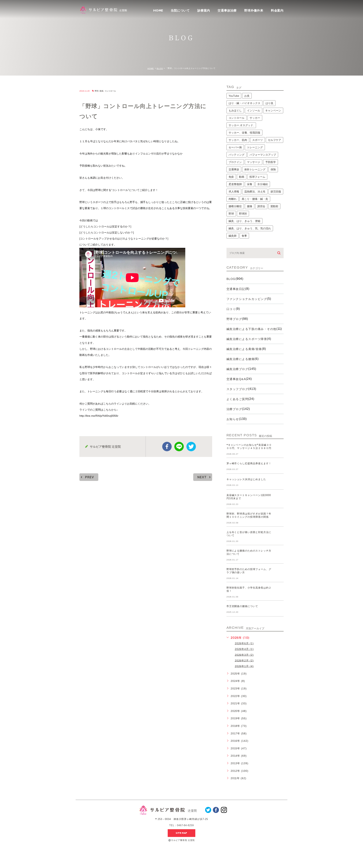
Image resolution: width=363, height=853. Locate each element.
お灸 (247, 95)
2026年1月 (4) (244, 666)
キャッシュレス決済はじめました (246, 479)
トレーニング (255, 147)
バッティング (236, 154)
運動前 (274, 206)
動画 (101, 91)
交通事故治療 (227, 10)
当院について (180, 10)
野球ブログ (234, 319)
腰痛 (249, 206)
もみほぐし (235, 110)
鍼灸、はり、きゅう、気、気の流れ (250, 228)
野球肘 (243, 213)
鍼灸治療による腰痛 (240, 359)
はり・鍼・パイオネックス (244, 103)
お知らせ (232, 419)
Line (179, 446)
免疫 (231, 176)
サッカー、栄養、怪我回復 (244, 132)
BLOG (160, 68)
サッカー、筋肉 (238, 139)
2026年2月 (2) (244, 660)
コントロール (110, 91)
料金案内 (277, 10)
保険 (273, 169)
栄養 (249, 184)
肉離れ (233, 198)
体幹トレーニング (254, 169)
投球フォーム (257, 176)
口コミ (231, 309)
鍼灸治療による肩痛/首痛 (244, 349)
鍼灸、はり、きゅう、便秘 (244, 221)
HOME (158, 10)
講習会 (261, 206)
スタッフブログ (237, 389)
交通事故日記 (235, 289)
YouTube (234, 95)
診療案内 (203, 10)
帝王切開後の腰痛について (242, 606)
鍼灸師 (233, 235)
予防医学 (270, 162)
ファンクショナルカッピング (246, 299)
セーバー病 (235, 147)
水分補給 (262, 184)
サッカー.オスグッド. (241, 125)
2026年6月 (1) (244, 643)
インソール (253, 110)
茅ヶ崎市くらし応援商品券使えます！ (248, 463)
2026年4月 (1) (244, 649)
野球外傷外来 (253, 10)
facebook (167, 446)
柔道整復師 (235, 184)
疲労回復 (276, 191)
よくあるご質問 (237, 399)
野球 (97, 91)
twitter (191, 446)
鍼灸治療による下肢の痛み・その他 (251, 329)
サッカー (255, 117)
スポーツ (257, 139)
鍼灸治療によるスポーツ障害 (246, 339)
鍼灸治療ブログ (237, 369)
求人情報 (234, 191)
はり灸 (269, 103)
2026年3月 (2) (244, 654)
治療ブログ (234, 409)
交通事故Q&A (236, 379)
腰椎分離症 (235, 206)
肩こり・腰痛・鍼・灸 (255, 198)
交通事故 (234, 169)
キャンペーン (273, 110)
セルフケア (274, 139)
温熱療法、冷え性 (254, 191)
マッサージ (253, 162)
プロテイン (235, 162)
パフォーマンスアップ (263, 154)
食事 (244, 235)
